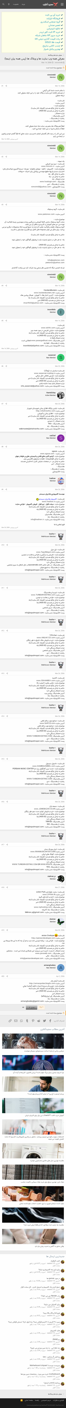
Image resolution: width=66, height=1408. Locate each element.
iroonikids (51, 309)
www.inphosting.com (43, 907)
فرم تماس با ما (59, 524)
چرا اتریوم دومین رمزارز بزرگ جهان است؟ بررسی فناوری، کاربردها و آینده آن (38, 1072)
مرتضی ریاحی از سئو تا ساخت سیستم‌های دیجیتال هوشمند (44, 1051)
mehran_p (52, 876)
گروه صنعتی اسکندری (50, 22)
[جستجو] (3, 4)
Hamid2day (51, 392)
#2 (2, 157)
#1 (2, 86)
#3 (2, 205)
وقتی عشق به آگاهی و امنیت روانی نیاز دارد (49, 1246)
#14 (3, 716)
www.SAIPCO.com (47, 723)
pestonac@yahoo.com (55, 262)
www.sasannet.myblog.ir (44, 373)
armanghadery (50, 965)
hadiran (52, 478)
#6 (2, 366)
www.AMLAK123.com (46, 637)
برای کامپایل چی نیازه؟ (52, 1304)
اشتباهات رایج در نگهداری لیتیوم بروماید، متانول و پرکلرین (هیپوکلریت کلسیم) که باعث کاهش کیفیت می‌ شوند (34, 1138)
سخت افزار (56, 1266)
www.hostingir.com (48, 181)
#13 (3, 673)
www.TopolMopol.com (45, 552)
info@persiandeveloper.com (31, 958)
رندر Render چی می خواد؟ (50, 1296)
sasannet (52, 355)
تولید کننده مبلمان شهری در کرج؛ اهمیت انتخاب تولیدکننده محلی (41, 1203)
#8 (2, 447)
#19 (3, 930)
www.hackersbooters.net (44, 292)
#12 (3, 631)
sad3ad (53, 435)
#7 (2, 404)
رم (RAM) (56, 1339)
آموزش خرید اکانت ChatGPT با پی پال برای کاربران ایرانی (44, 1115)
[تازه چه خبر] (8, 4)
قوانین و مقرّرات (58, 1400)
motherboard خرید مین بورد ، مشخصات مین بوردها (40, 1374)
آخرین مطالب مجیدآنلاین (52, 1029)
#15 (3, 759)
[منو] (62, 4)
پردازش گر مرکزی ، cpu (51, 1357)
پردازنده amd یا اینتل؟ (52, 1383)
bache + (52, 534)
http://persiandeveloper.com (43, 938)
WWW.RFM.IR (46, 864)
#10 (3, 545)
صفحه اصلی (29, 1400)
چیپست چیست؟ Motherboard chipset (45, 1365)
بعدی (33, 1007)
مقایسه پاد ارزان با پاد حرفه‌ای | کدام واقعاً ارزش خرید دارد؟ (44, 1225)
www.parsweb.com (43, 953)
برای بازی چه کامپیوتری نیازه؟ (49, 1269)
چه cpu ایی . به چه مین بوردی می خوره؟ (45, 1348)
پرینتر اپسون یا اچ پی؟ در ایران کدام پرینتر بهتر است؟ (46, 1094)
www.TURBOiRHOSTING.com (43, 595)
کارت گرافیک (55, 1261)
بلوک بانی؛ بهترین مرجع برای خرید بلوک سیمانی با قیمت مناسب (42, 1182)
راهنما (37, 1400)
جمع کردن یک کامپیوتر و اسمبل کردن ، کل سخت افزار (40, 1287)
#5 (2, 321)
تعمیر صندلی (54, 25)
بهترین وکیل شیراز (52, 49)
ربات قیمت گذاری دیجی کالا (47, 39)
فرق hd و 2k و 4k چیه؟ (51, 1313)
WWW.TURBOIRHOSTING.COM (39, 736)
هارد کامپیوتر (55, 1330)
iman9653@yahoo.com (33, 303)
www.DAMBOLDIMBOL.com (43, 766)
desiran (53, 919)
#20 (3, 976)
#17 (3, 845)
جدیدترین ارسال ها (55, 1256)
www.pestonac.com (46, 214)
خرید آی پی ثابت (52, 15)
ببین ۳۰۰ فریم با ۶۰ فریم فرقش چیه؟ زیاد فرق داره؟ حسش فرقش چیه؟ (34, 1322)
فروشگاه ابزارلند (53, 18)
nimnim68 (58, 62)
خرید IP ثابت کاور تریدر (49, 32)
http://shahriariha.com (45, 411)
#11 (3, 588)
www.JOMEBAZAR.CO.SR (44, 809)
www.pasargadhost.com (41, 340)
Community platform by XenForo (45, 1405)
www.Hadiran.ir (48, 501)
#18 (3, 887)
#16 (3, 802)
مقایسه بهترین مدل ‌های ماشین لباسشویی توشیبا (47, 1160)
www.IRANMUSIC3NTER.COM (42, 851)
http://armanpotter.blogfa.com (42, 983)
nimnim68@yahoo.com (41, 186)
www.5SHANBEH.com (45, 680)
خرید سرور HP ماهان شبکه (47, 35)
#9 (2, 489)
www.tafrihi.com (48, 328)
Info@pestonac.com (56, 260)
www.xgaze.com (47, 453)
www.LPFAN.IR (49, 894)
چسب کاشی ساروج (51, 46)
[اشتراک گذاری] (6, 86)
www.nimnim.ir (47, 166)
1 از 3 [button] (41, 1007)
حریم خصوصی (46, 1400)
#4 (2, 286)
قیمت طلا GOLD (52, 42)
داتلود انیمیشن (53, 28)
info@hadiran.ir (37, 519)
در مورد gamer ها (53, 1278)
